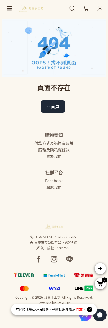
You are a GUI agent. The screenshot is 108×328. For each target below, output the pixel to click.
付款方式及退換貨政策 (53, 143)
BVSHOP (63, 303)
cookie (37, 309)
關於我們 (54, 156)
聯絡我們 (54, 187)
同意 (79, 309)
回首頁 (53, 106)
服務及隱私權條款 (54, 149)
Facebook (54, 180)
